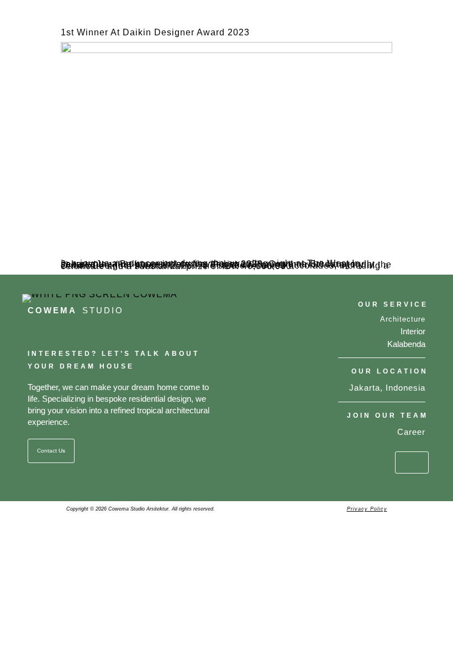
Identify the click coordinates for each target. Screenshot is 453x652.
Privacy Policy (367, 509)
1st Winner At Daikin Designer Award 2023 (155, 32)
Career (411, 432)
